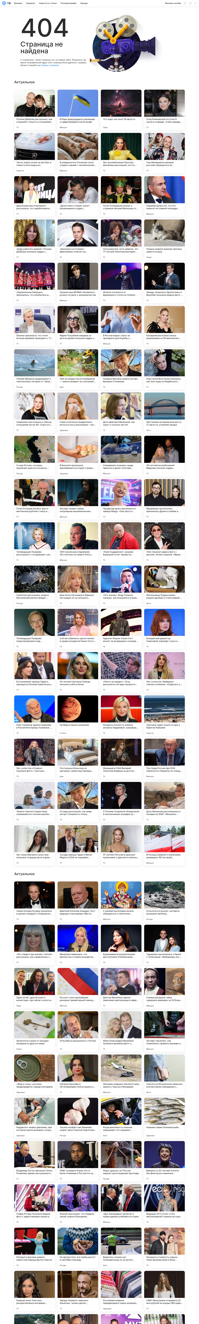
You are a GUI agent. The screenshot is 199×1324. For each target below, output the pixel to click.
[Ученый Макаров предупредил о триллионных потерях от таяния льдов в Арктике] (34, 369)
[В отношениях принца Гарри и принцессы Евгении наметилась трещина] (34, 672)
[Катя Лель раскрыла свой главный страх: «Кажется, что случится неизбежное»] (78, 1018)
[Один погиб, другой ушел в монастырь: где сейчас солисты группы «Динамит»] (34, 1161)
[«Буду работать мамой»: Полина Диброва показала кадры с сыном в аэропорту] (34, 239)
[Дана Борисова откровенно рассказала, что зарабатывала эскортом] (34, 196)
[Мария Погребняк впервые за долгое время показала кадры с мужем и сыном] (78, 326)
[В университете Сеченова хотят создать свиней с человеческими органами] (78, 153)
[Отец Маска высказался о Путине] (78, 1204)
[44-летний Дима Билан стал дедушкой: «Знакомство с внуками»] (164, 1018)
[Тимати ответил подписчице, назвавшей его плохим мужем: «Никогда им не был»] (34, 802)
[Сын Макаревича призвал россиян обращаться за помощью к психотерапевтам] (164, 153)
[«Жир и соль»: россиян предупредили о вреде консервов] (34, 1248)
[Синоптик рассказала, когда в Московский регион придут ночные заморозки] (34, 586)
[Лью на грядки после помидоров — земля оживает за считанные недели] (78, 369)
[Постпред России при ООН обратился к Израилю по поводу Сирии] (164, 759)
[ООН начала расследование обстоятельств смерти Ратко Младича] (78, 542)
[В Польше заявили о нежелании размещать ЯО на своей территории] (164, 845)
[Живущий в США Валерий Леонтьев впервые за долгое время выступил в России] (121, 759)
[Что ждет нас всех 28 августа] (121, 110)
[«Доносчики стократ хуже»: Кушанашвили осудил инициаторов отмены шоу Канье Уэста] (78, 196)
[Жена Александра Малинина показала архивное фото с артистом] (121, 1204)
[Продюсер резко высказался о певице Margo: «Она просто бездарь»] (121, 499)
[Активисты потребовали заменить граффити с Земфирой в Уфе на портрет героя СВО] (34, 888)
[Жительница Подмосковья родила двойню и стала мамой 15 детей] (164, 586)
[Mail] (4, 3)
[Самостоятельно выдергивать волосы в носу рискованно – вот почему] (78, 413)
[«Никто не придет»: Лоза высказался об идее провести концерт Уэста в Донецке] (121, 672)
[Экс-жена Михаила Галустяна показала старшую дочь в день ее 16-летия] (34, 845)
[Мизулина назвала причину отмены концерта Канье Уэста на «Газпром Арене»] (121, 932)
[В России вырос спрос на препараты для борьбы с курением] (121, 326)
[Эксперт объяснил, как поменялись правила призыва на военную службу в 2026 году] (164, 1204)
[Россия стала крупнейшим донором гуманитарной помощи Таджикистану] (78, 1161)
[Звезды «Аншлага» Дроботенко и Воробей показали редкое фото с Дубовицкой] (164, 283)
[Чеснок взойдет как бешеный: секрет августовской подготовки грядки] (78, 1291)
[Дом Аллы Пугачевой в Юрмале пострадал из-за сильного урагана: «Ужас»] (78, 586)
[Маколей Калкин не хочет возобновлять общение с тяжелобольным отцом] (34, 975)
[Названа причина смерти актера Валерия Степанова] (121, 369)
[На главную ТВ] (8, 3)
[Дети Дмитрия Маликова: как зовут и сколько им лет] (121, 413)
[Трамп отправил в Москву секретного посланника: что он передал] (121, 1018)
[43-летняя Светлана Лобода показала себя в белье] (78, 672)
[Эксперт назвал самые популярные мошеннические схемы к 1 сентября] (78, 499)
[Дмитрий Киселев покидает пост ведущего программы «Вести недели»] (78, 1075)
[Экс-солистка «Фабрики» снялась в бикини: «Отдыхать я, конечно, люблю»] (164, 672)
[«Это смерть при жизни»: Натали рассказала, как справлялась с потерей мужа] (34, 1118)
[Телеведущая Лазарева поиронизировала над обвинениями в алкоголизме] (34, 629)
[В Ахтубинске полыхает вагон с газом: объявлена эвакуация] (164, 932)
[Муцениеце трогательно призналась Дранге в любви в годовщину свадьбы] (164, 499)
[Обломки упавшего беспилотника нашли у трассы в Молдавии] (121, 1248)
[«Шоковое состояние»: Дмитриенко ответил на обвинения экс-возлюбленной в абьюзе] (78, 239)
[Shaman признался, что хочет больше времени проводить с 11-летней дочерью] (34, 326)
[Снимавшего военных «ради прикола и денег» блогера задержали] (121, 456)
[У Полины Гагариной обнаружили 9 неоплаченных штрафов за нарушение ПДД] (121, 802)
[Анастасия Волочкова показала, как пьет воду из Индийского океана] (164, 369)
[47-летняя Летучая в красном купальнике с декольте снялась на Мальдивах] (121, 845)
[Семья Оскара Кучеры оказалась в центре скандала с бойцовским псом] (34, 1075)
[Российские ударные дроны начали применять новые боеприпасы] (78, 888)
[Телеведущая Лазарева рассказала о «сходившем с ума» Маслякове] (34, 542)
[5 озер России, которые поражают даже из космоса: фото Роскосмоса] (34, 456)
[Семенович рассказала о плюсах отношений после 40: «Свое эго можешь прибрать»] (34, 413)
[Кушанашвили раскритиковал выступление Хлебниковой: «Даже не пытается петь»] (121, 1118)
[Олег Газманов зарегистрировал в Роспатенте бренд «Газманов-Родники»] (34, 715)
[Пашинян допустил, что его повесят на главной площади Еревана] (164, 196)
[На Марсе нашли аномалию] (78, 715)
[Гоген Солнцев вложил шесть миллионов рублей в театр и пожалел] (34, 499)
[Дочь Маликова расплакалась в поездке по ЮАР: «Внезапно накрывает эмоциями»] (164, 802)
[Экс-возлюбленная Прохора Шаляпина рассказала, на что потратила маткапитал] (121, 153)
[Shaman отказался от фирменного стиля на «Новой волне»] (121, 283)
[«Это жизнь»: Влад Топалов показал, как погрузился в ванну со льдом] (121, 586)
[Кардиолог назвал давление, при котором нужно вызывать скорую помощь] (34, 1291)
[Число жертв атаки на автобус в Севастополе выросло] (34, 153)
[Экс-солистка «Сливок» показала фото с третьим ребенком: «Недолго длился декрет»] (34, 759)
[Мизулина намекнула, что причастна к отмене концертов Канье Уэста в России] (78, 1118)
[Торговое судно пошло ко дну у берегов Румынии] (164, 715)
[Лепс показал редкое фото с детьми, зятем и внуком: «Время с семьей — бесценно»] (164, 542)
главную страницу (50, 65)
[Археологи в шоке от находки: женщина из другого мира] (34, 1204)
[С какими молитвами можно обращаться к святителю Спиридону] (121, 1075)
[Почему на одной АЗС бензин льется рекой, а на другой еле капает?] (34, 1018)
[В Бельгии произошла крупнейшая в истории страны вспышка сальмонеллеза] (78, 456)
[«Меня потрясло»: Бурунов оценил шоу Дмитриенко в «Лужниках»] (34, 932)
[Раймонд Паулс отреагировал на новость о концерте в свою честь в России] (164, 975)
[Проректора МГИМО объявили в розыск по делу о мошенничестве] (78, 283)
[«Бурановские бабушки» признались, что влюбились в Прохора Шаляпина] (34, 283)
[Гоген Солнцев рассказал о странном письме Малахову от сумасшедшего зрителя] (121, 196)
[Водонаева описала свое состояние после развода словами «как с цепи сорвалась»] (121, 888)
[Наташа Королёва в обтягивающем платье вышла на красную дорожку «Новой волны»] (78, 1248)
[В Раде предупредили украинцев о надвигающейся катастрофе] (78, 110)
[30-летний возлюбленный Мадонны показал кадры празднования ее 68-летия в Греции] (164, 456)
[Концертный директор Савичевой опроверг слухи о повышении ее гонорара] (164, 629)
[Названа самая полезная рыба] (164, 1291)
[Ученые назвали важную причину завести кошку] (164, 239)
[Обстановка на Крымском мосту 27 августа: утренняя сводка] (164, 413)
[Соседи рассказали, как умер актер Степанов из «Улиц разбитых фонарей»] (78, 802)
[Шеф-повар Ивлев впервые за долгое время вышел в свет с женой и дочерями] (78, 975)
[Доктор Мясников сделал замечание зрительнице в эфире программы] (121, 1161)
